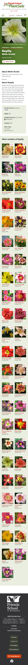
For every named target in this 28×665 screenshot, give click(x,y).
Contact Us (14, 641)
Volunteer (14, 637)
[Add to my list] (11, 145)
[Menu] (3, 15)
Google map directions (14, 630)
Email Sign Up (15, 656)
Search (25, 15)
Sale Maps (14, 628)
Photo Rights (14, 645)
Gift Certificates (14, 649)
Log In (12, 15)
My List (20, 15)
